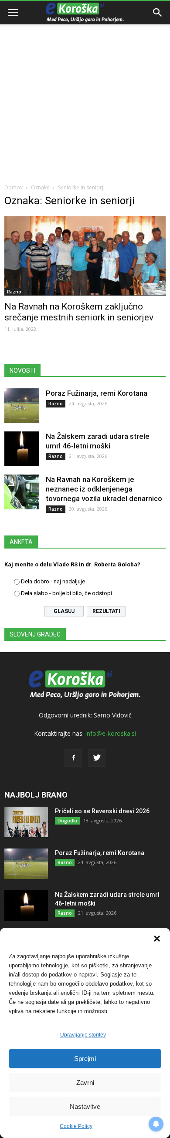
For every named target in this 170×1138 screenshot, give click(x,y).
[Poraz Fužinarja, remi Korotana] (21, 405)
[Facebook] (73, 758)
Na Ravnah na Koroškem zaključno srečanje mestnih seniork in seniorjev (78, 312)
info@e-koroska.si (110, 733)
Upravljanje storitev (83, 1035)
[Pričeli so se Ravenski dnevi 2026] (26, 822)
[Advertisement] (85, 89)
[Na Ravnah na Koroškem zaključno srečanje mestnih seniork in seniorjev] (85, 256)
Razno (14, 292)
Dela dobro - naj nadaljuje (53, 581)
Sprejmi (85, 1058)
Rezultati (106, 611)
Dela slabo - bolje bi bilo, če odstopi (66, 593)
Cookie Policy (76, 1126)
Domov (13, 187)
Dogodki (67, 821)
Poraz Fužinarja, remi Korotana (96, 393)
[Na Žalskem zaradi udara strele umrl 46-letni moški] (21, 448)
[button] (157, 938)
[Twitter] (96, 758)
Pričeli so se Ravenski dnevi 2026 (102, 811)
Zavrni (85, 1082)
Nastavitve (85, 1106)
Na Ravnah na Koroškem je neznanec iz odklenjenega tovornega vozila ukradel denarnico (104, 489)
